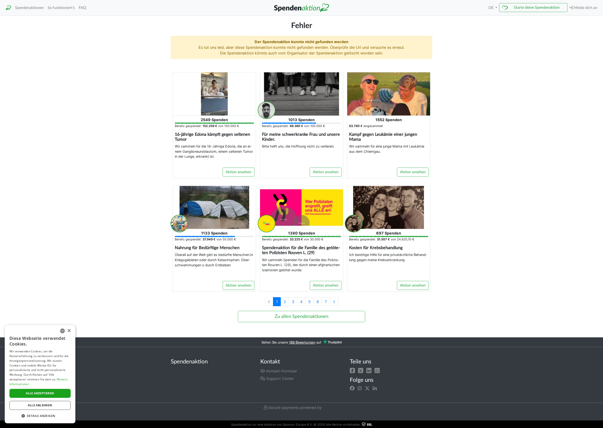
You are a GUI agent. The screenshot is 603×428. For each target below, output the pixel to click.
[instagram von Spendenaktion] (360, 388)
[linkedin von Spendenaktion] (375, 388)
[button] (352, 370)
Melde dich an (585, 8)
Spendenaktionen (29, 8)
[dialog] (40, 374)
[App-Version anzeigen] (599, 424)
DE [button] (491, 8)
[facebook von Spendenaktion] (352, 388)
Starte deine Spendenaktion (537, 7)
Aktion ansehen (238, 172)
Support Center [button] (279, 378)
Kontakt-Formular (281, 371)
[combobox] (62, 331)
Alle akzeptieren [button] (40, 393)
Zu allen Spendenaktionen (301, 316)
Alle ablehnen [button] (40, 405)
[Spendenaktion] (8, 8)
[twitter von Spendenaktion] (367, 388)
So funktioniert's (61, 8)
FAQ (82, 8)
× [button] (69, 331)
